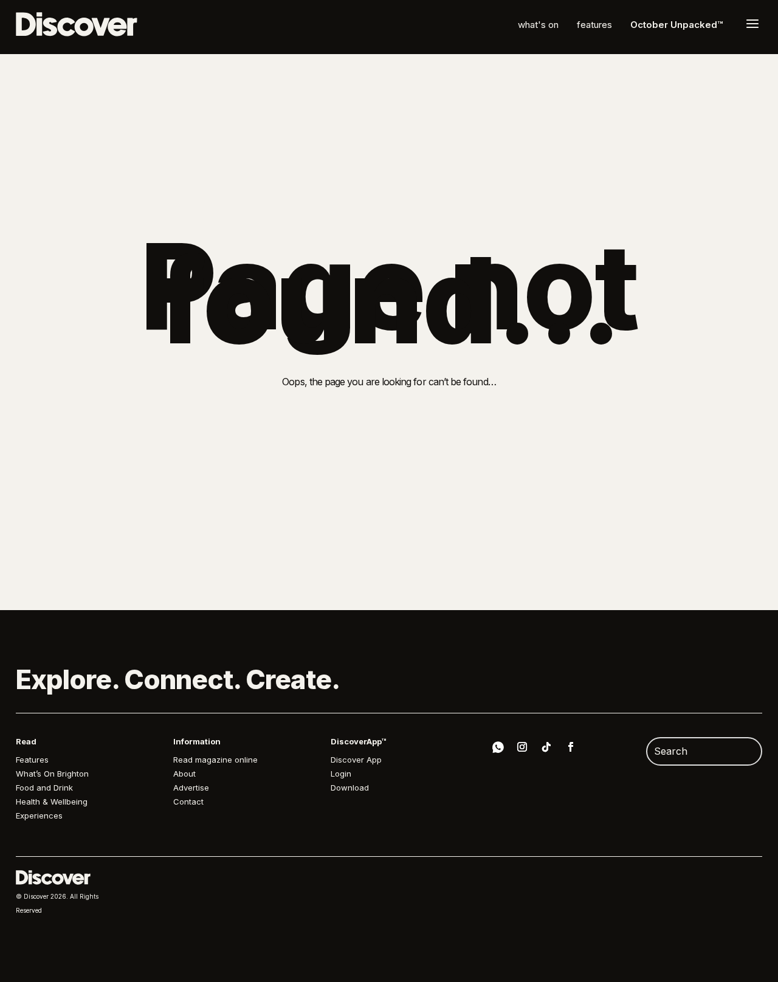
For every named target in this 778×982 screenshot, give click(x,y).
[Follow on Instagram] (522, 747)
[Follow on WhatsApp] (498, 748)
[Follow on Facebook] (570, 747)
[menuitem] (538, 24)
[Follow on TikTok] (546, 747)
